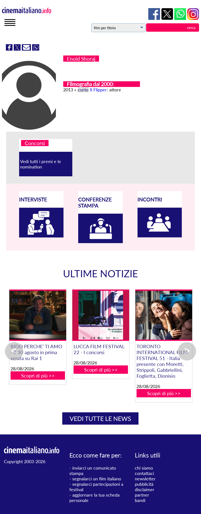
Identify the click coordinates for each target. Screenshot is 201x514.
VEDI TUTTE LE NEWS (100, 418)
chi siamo (144, 468)
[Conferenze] (100, 241)
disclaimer (144, 489)
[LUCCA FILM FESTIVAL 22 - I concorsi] (100, 315)
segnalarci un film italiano (96, 478)
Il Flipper (98, 89)
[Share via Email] (27, 49)
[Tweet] (18, 49)
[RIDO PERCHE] (37, 315)
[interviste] (41, 235)
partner (142, 495)
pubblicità (144, 484)
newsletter (145, 478)
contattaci (144, 473)
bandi (140, 500)
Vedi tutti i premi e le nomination (40, 164)
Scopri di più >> (38, 375)
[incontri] (160, 235)
